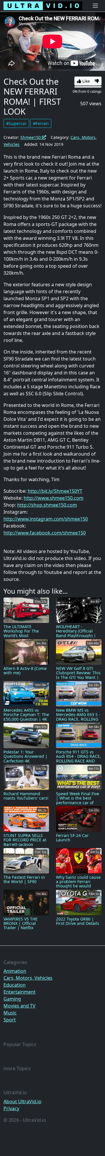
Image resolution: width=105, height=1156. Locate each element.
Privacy (11, 1108)
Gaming (12, 999)
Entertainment (20, 992)
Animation (15, 971)
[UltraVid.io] (43, 6)
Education (15, 985)
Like (85, 81)
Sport (10, 1020)
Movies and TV (20, 1006)
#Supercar (16, 123)
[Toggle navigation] (95, 6)
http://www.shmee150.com (53, 498)
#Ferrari (41, 123)
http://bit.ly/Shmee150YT (55, 491)
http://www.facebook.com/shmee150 (45, 533)
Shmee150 (31, 137)
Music (10, 1013)
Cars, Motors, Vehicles (28, 978)
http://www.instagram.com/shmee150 (46, 519)
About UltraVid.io (22, 1101)
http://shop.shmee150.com (47, 505)
